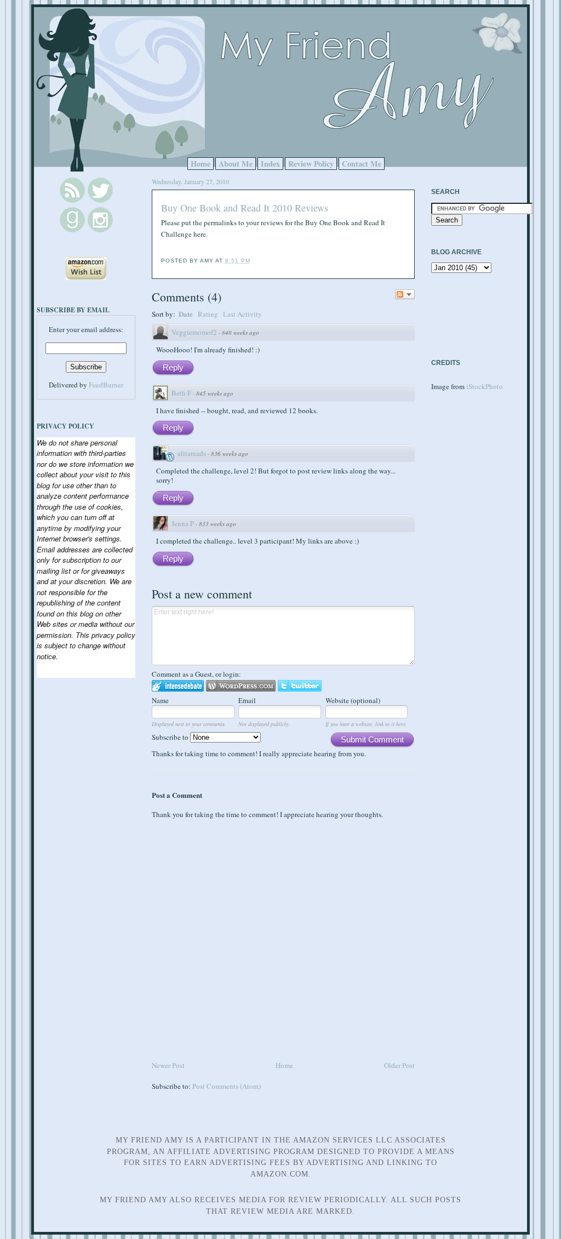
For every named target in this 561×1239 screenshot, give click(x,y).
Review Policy (311, 163)
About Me (236, 163)
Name (160, 700)
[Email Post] (254, 261)
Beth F (181, 393)
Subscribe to (171, 737)
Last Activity (242, 314)
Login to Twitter (300, 686)
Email (247, 700)
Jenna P (182, 523)
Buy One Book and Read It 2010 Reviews (244, 207)
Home (200, 163)
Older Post (399, 1065)
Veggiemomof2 (194, 332)
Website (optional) (352, 700)
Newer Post (168, 1065)
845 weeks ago (214, 393)
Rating (208, 314)
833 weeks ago (217, 523)
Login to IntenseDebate (178, 686)
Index (270, 163)
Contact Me (361, 163)
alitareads (192, 453)
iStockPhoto (484, 386)
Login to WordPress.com (241, 686)
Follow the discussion (405, 294)
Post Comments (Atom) (226, 1086)
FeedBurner (106, 385)
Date (186, 314)
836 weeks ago (229, 453)
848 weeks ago (240, 332)
